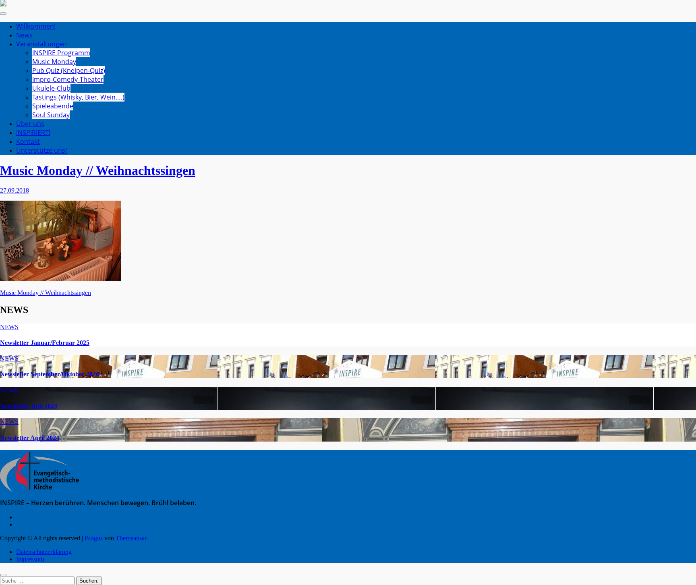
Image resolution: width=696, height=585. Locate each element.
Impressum (30, 559)
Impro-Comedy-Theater (68, 79)
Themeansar (131, 538)
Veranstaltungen (41, 43)
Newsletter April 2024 (29, 437)
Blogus (94, 538)
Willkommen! (36, 26)
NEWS (9, 327)
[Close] (3, 575)
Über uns (30, 123)
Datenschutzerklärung (44, 551)
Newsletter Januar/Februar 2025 (44, 342)
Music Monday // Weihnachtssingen (97, 170)
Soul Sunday (51, 114)
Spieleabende (52, 106)
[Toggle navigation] (3, 13)
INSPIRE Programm (61, 52)
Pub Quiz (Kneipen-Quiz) (68, 70)
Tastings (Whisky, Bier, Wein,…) (78, 97)
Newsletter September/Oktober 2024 (49, 374)
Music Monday (54, 61)
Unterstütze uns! (41, 150)
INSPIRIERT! (33, 132)
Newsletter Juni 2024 (28, 405)
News (24, 35)
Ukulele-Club (51, 88)
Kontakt (28, 141)
